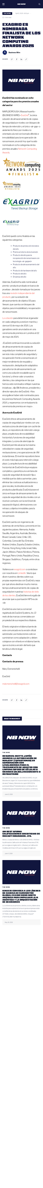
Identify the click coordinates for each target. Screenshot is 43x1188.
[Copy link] (26, 59)
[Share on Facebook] (17, 59)
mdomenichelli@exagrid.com (15, 684)
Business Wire (14, 52)
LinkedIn (22, 573)
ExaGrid (24, 115)
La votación (7, 318)
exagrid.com (19, 569)
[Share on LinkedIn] (21, 59)
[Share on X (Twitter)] (12, 59)
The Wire (7, 13)
